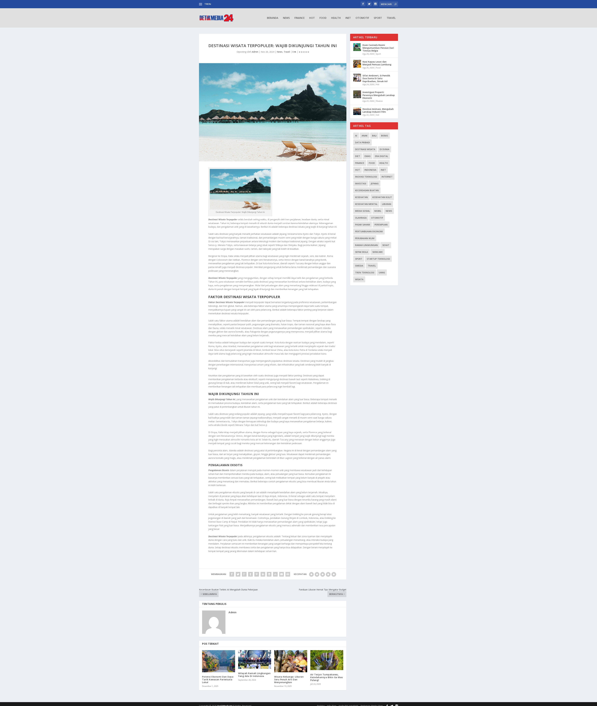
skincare (377, 251)
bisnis (384, 135)
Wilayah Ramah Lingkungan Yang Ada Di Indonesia (254, 675)
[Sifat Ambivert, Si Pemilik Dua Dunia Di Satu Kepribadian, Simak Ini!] (357, 78)
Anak (365, 135)
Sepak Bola (361, 251)
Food (322, 18)
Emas (367, 156)
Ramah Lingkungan (366, 245)
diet (357, 156)
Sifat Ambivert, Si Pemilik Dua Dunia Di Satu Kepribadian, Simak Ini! (376, 78)
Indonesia (370, 169)
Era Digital (381, 156)
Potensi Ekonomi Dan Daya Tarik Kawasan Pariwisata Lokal (217, 679)
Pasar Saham (362, 224)
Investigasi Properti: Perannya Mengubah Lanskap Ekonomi (379, 95)
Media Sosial (362, 210)
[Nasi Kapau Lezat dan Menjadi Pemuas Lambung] (357, 64)
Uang (382, 272)
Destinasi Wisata (365, 149)
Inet (348, 18)
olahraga (361, 217)
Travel (391, 18)
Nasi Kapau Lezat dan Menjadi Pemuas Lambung (377, 63)
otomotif (377, 217)
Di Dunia (384, 149)
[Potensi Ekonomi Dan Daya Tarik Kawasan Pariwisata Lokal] (218, 661)
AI (356, 135)
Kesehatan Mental (366, 204)
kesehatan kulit (382, 197)
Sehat (385, 245)
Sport (378, 18)
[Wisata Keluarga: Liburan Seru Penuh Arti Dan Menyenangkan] (290, 661)
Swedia (359, 265)
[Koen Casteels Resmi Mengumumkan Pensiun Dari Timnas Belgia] (357, 47)
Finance (299, 18)
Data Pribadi (362, 142)
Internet (387, 176)
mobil (377, 210)
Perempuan (381, 224)
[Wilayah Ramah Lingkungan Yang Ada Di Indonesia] (254, 659)
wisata (359, 279)
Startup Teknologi (378, 258)
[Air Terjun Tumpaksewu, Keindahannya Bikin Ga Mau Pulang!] (326, 660)
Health (336, 18)
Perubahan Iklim (364, 238)
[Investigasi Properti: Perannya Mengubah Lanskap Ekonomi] (357, 94)
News (286, 18)
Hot (312, 18)
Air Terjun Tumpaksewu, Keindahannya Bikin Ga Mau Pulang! (326, 677)
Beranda (272, 18)
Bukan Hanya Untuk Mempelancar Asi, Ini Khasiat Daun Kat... (242, 3)
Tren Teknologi (364, 272)
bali (374, 135)
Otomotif (362, 18)
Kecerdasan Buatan (367, 190)
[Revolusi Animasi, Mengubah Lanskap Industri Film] (357, 111)
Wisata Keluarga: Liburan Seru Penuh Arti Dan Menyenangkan (289, 679)
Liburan (386, 204)
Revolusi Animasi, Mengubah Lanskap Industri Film (378, 110)
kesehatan (361, 197)
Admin (255, 51)
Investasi (360, 183)
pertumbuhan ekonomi (369, 231)
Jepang (375, 183)
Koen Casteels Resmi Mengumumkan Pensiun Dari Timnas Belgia (378, 48)
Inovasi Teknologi (366, 176)
